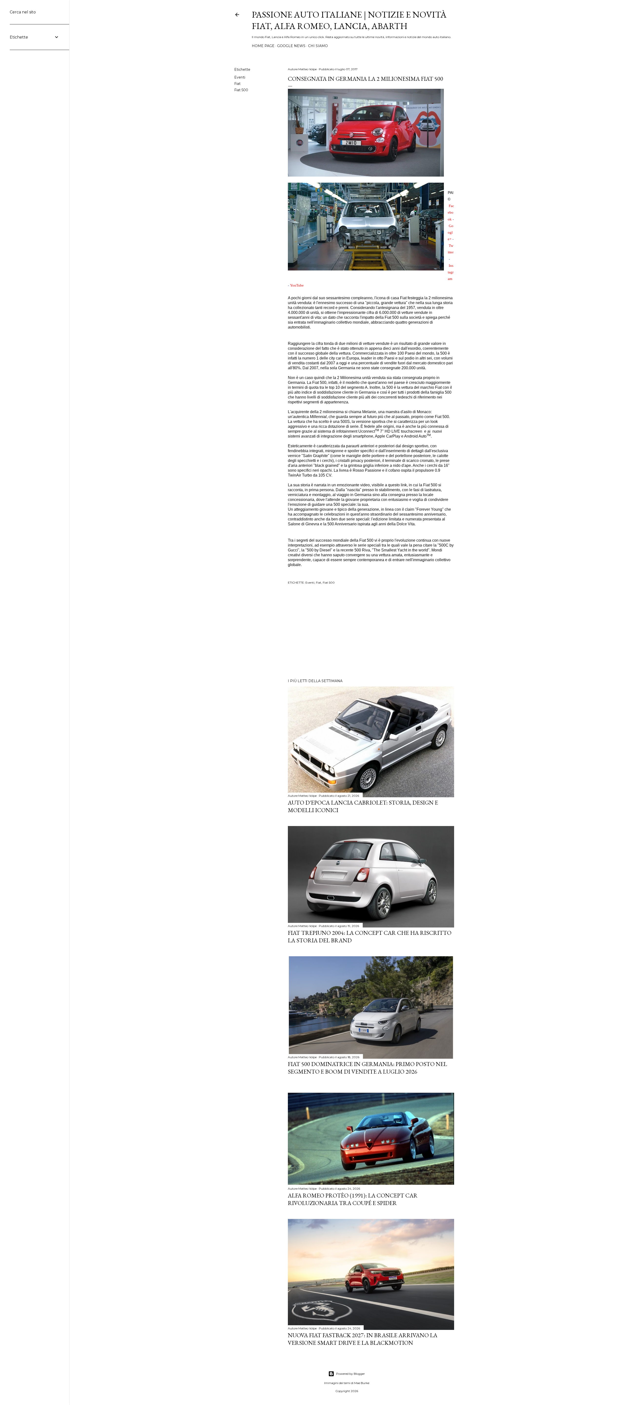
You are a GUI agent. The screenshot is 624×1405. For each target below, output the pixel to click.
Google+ (450, 232)
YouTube (297, 285)
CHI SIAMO (318, 46)
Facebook (451, 212)
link (404, 485)
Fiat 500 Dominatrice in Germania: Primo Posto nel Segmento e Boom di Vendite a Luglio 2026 (367, 1067)
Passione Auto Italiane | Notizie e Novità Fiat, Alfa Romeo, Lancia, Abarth (349, 20)
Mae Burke (361, 1383)
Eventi (239, 77)
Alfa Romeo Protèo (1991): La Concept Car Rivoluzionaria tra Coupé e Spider (353, 1199)
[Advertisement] (371, 632)
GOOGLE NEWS (291, 46)
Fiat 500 (241, 90)
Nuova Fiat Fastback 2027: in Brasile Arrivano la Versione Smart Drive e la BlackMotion (362, 1338)
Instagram (451, 272)
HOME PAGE (263, 46)
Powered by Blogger (350, 1373)
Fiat (237, 83)
